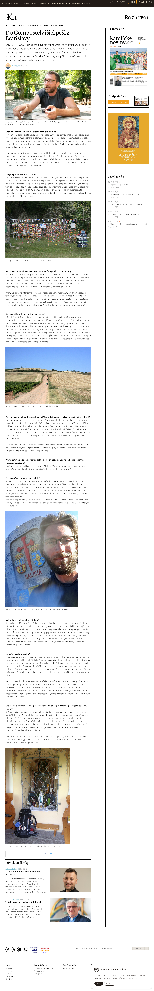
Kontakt (8, 968)
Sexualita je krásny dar (119, 185)
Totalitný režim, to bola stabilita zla (23, 902)
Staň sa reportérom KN (43, 968)
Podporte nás (39, 971)
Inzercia (111, 2)
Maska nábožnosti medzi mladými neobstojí (128, 224)
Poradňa (46, 25)
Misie (34, 25)
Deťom (60, 25)
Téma (7, 25)
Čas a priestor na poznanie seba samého (127, 204)
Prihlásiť (132, 2)
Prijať (99, 984)
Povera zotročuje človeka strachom (124, 195)
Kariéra (8, 974)
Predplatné (143, 2)
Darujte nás (39, 974)
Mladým (54, 25)
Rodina (39, 25)
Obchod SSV (121, 2)
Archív (138, 948)
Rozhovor (22, 25)
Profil (29, 25)
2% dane (9, 976)
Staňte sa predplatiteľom (118, 102)
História (8, 979)
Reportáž (14, 25)
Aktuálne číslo (68, 968)
